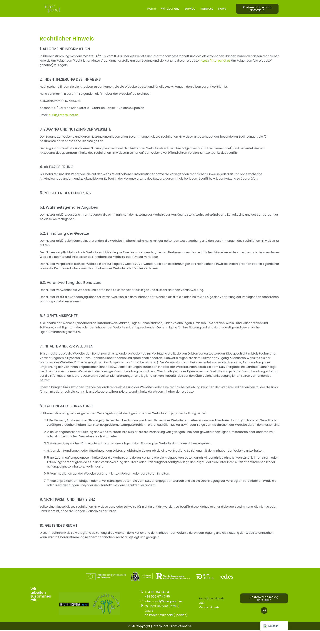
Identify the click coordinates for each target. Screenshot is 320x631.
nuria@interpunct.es (63, 115)
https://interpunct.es (214, 60)
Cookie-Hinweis (209, 607)
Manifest (206, 8)
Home (151, 8)
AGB (201, 603)
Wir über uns (170, 8)
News (222, 8)
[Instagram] (264, 610)
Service (189, 8)
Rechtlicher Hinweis (211, 598)
